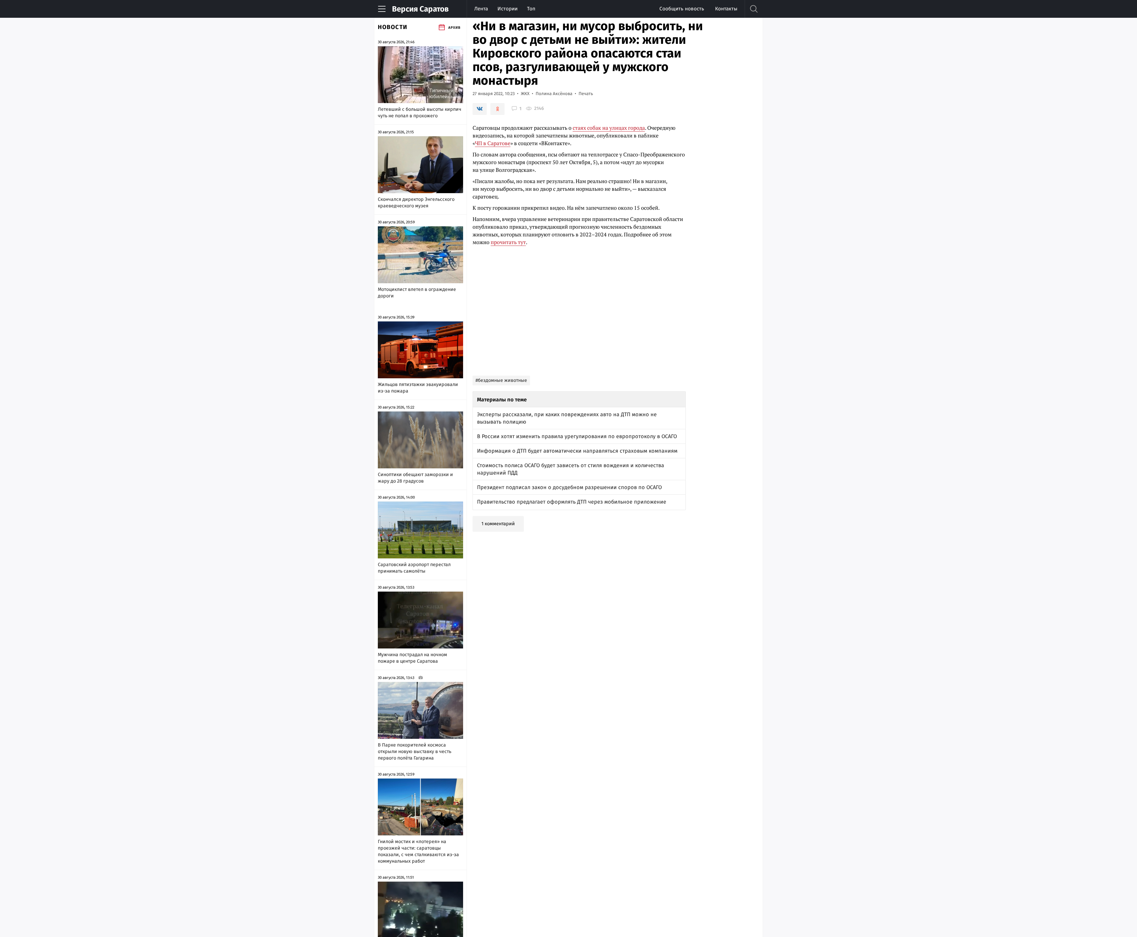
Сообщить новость (681, 9)
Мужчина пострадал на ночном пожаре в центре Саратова (412, 658)
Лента (481, 9)
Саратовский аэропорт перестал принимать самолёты (414, 568)
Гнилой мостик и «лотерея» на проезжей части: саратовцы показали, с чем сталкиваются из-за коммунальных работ (418, 851)
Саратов (420, 9)
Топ (531, 9)
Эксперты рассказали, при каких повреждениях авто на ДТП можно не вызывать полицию (567, 418)
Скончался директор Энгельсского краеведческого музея (416, 202)
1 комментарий (498, 523)
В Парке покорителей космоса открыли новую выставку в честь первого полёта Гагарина (414, 751)
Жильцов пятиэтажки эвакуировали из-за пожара (418, 388)
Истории (507, 9)
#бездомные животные (501, 380)
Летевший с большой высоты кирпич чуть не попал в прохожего (419, 112)
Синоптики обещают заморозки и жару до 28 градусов (415, 478)
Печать (586, 93)
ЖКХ (525, 93)
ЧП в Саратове (492, 143)
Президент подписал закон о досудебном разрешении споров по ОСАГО (569, 487)
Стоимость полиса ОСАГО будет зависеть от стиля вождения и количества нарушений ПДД (570, 469)
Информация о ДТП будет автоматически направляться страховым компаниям (577, 451)
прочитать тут (508, 242)
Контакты (726, 9)
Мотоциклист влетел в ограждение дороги (417, 292)
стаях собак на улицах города (609, 127)
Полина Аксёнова (554, 93)
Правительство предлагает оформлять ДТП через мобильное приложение (571, 502)
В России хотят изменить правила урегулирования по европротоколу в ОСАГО (577, 436)
